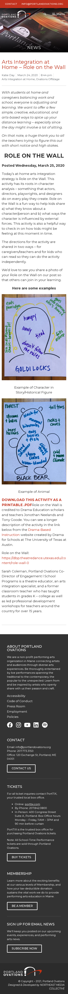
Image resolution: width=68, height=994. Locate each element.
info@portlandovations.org (33, 747)
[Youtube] (27, 725)
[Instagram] (18, 725)
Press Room (16, 706)
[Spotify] (45, 725)
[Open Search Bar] (45, 14)
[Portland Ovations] (17, 14)
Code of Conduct (20, 701)
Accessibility (16, 696)
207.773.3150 (25, 751)
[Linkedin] (36, 725)
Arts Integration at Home (18, 79)
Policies (12, 717)
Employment (17, 711)
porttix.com (32, 804)
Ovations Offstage (48, 79)
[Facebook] (10, 725)
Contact (11, 3)
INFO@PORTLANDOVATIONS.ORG (42, 3)
